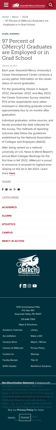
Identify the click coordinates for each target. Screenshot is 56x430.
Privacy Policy (38, 348)
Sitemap (35, 354)
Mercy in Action (13, 241)
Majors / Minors (38, 342)
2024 (25, 17)
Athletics (8, 224)
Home (5, 17)
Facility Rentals (10, 360)
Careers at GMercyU (13, 348)
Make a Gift (36, 336)
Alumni (7, 216)
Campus (7, 232)
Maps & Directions (28, 324)
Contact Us (8, 354)
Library (34, 330)
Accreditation (9, 336)
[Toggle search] (50, 4)
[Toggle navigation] (6, 5)
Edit (4, 290)
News (15, 17)
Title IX (34, 360)
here (12, 173)
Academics (9, 207)
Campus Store (10, 342)
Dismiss (25, 417)
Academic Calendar (13, 330)
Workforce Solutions (41, 366)
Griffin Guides (10, 366)
